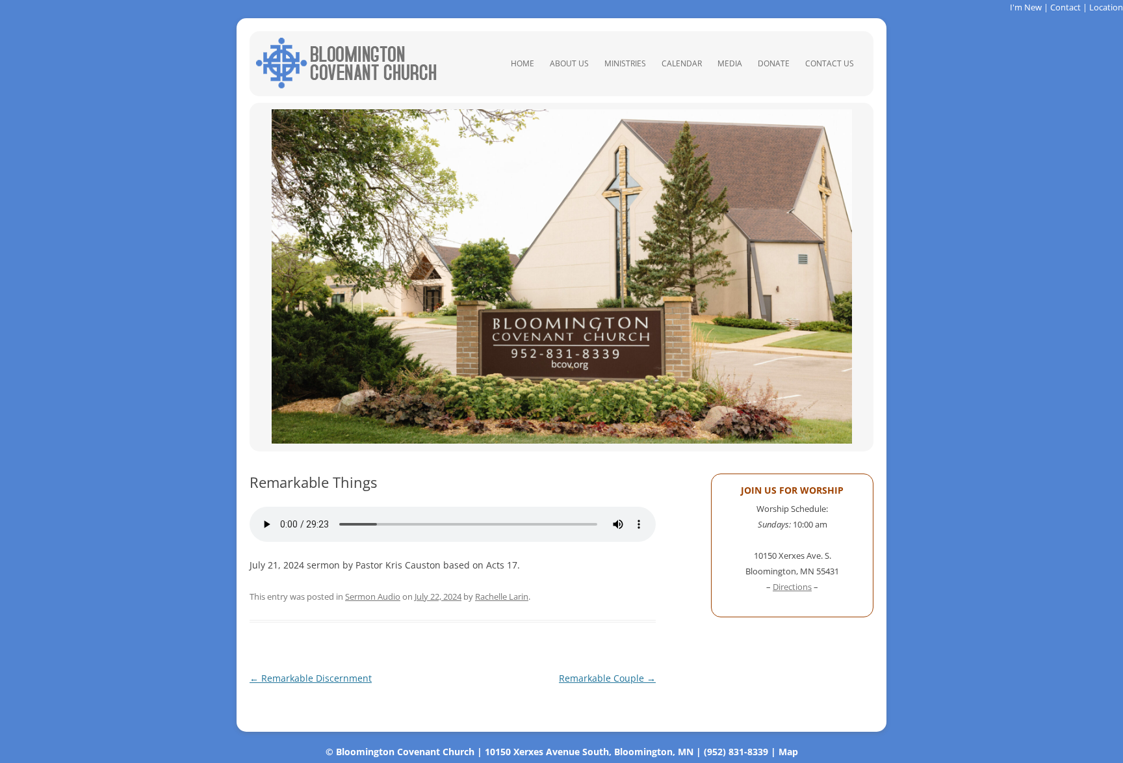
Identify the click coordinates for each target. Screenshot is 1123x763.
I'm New (1026, 7)
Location (1106, 7)
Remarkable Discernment (311, 678)
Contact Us (829, 63)
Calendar (682, 63)
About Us (569, 63)
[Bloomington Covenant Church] (346, 85)
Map (788, 751)
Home (522, 63)
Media (729, 63)
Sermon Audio (372, 596)
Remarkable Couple (607, 678)
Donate (774, 63)
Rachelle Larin (501, 596)
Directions (792, 587)
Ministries (625, 63)
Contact (1065, 7)
